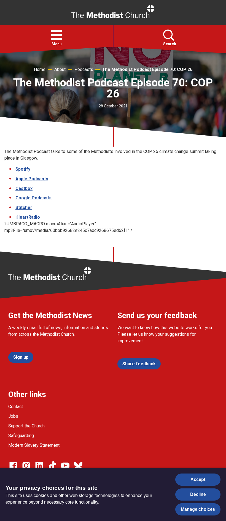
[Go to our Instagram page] (26, 465)
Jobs (13, 416)
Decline (198, 494)
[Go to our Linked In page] (39, 465)
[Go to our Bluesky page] (78, 465)
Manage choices (198, 509)
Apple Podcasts (31, 178)
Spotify (22, 169)
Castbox (24, 188)
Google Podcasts (33, 197)
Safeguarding (21, 435)
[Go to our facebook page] (13, 465)
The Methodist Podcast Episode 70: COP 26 (147, 69)
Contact (15, 406)
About (60, 69)
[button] (56, 35)
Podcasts (83, 69)
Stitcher (23, 207)
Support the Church (26, 426)
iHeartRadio (27, 217)
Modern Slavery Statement (34, 445)
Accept (197, 479)
